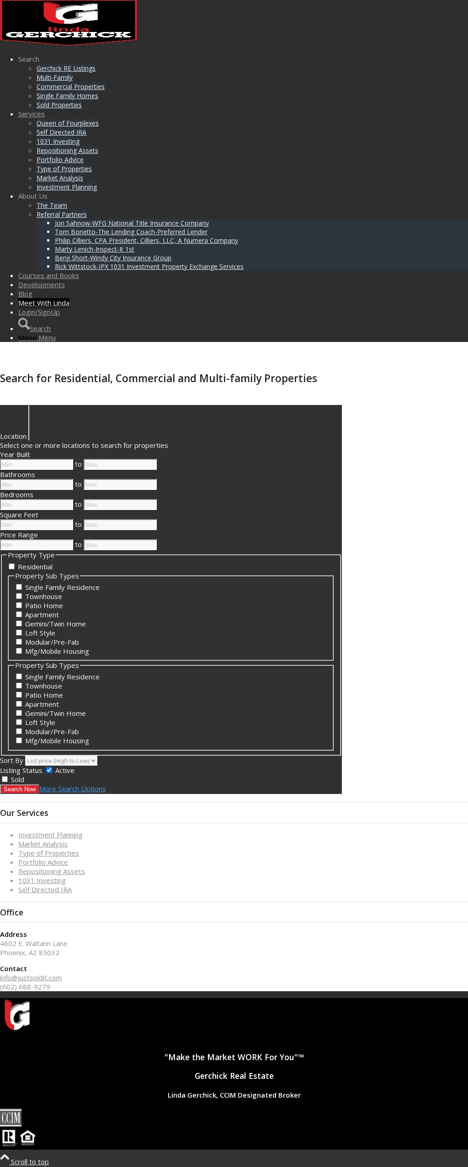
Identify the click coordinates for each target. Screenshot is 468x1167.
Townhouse (43, 596)
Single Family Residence (62, 587)
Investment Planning (50, 834)
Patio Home (44, 605)
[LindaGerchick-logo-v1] (68, 42)
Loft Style (40, 632)
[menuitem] (243, 81)
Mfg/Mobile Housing (57, 651)
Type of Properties (48, 852)
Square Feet (19, 514)
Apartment (42, 614)
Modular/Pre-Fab (52, 642)
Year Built (15, 454)
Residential (35, 566)
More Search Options (72, 788)
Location (13, 436)
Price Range (19, 534)
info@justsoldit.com (31, 977)
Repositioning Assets (51, 871)
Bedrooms (16, 494)
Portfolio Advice (43, 862)
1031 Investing (42, 880)
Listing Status (21, 770)
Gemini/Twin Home (55, 623)
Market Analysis (43, 843)
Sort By (11, 760)
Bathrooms (17, 474)
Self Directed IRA (45, 889)
